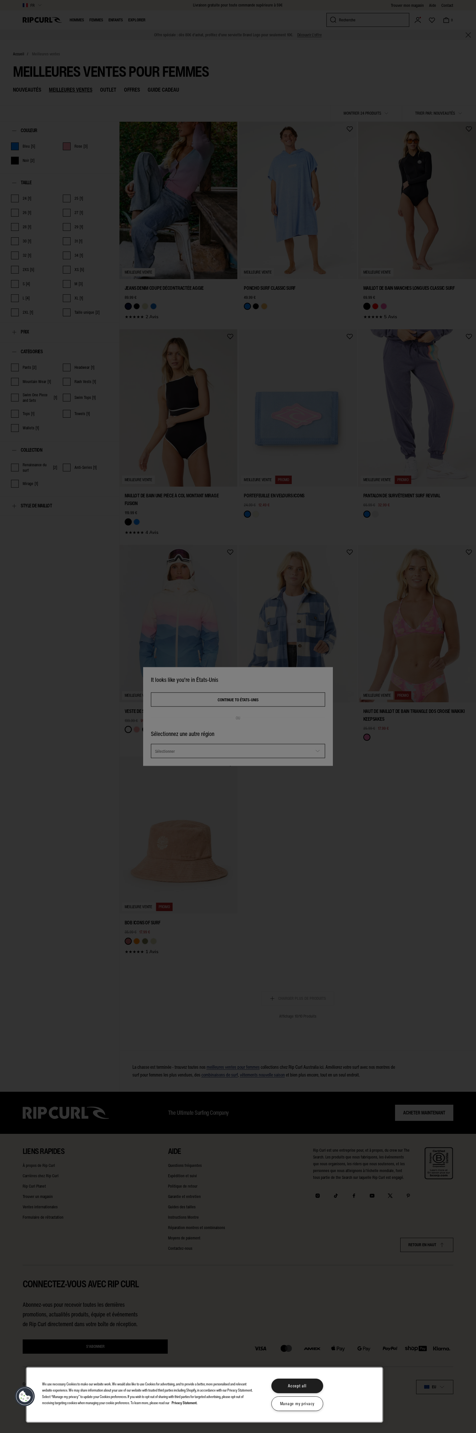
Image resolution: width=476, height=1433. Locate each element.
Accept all (297, 1386)
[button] (25, 1396)
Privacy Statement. (185, 1402)
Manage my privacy (297, 1404)
